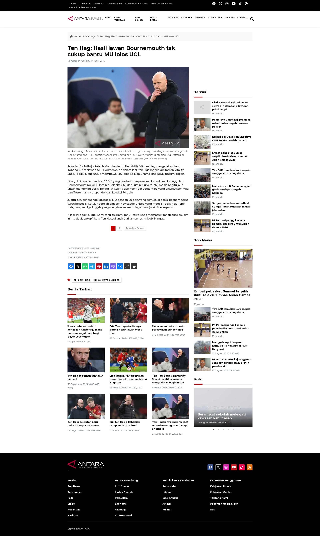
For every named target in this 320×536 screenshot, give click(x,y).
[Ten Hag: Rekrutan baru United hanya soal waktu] (86, 406)
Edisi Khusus (170, 497)
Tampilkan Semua (135, 228)
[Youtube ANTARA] (234, 3)
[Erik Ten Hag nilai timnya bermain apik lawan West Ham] (128, 310)
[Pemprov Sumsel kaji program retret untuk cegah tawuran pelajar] (202, 124)
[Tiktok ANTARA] (240, 3)
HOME (108, 18)
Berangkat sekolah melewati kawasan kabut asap (222, 416)
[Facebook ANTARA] (214, 3)
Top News (99, 3)
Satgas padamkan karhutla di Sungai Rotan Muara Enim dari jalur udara (231, 207)
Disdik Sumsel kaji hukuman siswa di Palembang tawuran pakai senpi (230, 106)
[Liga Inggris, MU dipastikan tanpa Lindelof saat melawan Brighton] (128, 359)
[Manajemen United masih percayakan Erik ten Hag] (170, 310)
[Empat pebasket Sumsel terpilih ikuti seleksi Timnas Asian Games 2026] (202, 157)
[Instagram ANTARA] (227, 3)
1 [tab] (213, 429)
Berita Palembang (120, 19)
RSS (212, 509)
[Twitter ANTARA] (220, 3)
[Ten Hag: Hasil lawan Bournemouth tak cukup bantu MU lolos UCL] (223, 268)
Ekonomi (185, 18)
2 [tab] (218, 429)
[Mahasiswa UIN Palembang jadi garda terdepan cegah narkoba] (202, 190)
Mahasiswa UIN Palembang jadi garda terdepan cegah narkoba (231, 190)
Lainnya (241, 18)
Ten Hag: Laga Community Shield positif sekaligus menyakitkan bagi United (169, 379)
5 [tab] (233, 429)
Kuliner (167, 509)
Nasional (73, 515)
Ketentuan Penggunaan (225, 480)
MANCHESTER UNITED (107, 280)
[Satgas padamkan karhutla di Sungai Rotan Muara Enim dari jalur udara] (202, 208)
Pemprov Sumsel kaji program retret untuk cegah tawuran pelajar (231, 123)
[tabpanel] (223, 407)
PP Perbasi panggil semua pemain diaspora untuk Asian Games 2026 (230, 224)
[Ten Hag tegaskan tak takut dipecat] (86, 359)
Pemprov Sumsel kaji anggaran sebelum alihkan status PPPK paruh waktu (231, 363)
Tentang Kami (114, 3)
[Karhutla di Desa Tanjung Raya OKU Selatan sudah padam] (202, 141)
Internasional (123, 515)
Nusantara (74, 509)
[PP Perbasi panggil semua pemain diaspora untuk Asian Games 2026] (202, 225)
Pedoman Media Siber (224, 503)
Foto (198, 379)
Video (71, 503)
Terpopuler (85, 3)
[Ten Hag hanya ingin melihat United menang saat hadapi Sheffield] (170, 406)
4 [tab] (228, 429)
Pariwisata (214, 18)
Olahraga (199, 18)
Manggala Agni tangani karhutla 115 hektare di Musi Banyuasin (229, 346)
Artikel (166, 503)
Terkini (72, 3)
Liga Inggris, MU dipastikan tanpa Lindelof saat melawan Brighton (128, 379)
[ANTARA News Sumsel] (86, 19)
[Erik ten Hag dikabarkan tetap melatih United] (128, 406)
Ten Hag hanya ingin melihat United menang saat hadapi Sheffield (170, 425)
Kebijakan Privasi (220, 486)
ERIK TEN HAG (82, 280)
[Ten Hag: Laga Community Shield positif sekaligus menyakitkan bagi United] (170, 359)
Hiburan (229, 18)
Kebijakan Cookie (221, 492)
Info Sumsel (139, 19)
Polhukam (173, 18)
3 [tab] (223, 429)
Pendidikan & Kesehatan (178, 480)
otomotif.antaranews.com (82, 7)
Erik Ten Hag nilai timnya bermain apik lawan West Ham (126, 330)
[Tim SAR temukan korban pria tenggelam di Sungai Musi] (202, 174)
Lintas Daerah (154, 19)
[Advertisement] (223, 66)
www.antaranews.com (136, 3)
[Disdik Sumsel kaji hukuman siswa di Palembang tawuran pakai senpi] (202, 107)
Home (77, 36)
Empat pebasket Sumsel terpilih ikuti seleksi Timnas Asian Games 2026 (229, 156)
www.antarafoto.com (162, 3)
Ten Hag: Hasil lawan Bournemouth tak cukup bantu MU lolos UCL (140, 36)
